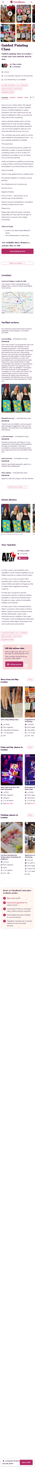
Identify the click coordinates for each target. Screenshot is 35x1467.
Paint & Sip (18, 89)
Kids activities (7, 89)
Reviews (13, 97)
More (26, 97)
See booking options (17, 251)
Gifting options (14, 664)
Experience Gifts (8, 92)
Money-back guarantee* (16, 903)
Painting (24, 85)
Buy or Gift (26, 1462)
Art (18, 85)
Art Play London (16, 64)
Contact (23, 558)
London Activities (8, 85)
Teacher (20, 97)
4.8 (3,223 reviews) (12, 1461)
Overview (5, 97)
